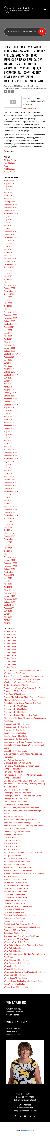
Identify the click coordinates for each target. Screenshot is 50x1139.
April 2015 (8, 503)
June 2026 (8, 190)
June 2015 (8, 497)
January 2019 (9, 396)
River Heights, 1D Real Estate (16, 858)
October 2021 (9, 321)
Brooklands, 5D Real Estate (15, 691)
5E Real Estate (10, 661)
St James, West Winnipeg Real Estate (19, 915)
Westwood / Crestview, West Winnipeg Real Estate (28, 88)
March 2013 (9, 554)
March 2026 (9, 199)
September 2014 (11, 515)
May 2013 (8, 548)
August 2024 (9, 240)
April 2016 (8, 473)
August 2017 (9, 432)
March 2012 (9, 590)
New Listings (9, 163)
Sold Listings (9, 169)
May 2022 (8, 303)
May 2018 (8, 417)
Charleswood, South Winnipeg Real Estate (21, 715)
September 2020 (11, 354)
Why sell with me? (13, 1028)
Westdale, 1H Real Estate (14, 966)
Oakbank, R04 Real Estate (14, 829)
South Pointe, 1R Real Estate (15, 897)
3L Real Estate (10, 652)
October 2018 (9, 402)
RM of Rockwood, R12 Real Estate (18, 867)
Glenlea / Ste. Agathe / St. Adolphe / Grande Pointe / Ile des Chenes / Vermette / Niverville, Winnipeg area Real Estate (24, 784)
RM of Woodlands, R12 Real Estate (18, 870)
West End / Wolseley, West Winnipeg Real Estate (24, 945)
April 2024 (8, 252)
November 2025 (10, 207)
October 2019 (9, 372)
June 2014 (8, 524)
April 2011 (8, 620)
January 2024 (9, 261)
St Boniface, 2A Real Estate (15, 900)
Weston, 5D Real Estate (13, 969)
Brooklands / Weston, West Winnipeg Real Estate (24, 688)
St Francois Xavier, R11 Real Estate (18, 906)
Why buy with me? (13, 1009)
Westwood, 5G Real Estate (15, 975)
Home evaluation (13, 1031)
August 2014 (9, 518)
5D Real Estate (10, 658)
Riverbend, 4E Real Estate (14, 864)
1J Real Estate (10, 640)
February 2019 (10, 393)
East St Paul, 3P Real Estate (15, 751)
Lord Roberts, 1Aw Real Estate (16, 805)
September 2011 (11, 605)
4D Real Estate (10, 655)
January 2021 (9, 348)
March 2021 (9, 342)
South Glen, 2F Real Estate (14, 894)
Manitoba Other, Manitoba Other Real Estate (21, 808)
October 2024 (9, 234)
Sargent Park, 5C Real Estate (15, 882)
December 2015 (10, 482)
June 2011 (8, 614)
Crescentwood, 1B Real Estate (16, 724)
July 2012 (8, 578)
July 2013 (8, 542)
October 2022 (9, 288)
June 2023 (8, 273)
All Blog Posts (10, 160)
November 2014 (10, 509)
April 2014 (8, 530)
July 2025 (8, 219)
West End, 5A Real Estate (14, 948)
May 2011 (8, 617)
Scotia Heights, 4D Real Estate (16, 885)
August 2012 (9, 575)
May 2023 (8, 276)
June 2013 (8, 545)
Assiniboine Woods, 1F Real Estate (18, 685)
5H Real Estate (10, 667)
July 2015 (8, 494)
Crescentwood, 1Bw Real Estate (17, 727)
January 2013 (9, 560)
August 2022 (9, 294)
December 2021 (10, 315)
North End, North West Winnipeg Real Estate (22, 823)
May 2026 (8, 192)
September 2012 (11, 572)
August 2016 (9, 461)
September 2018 (11, 405)
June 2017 (8, 438)
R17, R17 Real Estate (12, 849)
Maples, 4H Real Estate (13, 817)
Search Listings (12, 1015)
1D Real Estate (10, 631)
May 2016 (8, 470)
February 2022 (10, 312)
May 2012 (8, 584)
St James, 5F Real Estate (14, 912)
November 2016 (10, 456)
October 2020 (9, 351)
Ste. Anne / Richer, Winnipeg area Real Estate (22, 927)
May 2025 (8, 225)
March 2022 (9, 309)
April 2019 (8, 387)
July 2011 (8, 611)
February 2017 (10, 449)
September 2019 (11, 375)
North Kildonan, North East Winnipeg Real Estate (23, 826)
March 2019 (9, 390)
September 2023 (11, 264)
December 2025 (10, 204)
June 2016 (8, 467)
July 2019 (8, 378)
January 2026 (9, 201)
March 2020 (9, 369)
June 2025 (8, 222)
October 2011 (9, 602)
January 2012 (9, 596)
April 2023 (8, 279)
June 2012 (8, 581)
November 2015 (10, 485)
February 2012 (10, 593)
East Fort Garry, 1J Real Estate (16, 736)
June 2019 (8, 381)
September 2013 (11, 539)
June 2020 (8, 363)
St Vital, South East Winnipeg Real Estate (20, 924)
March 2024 (9, 255)
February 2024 (10, 258)
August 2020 (9, 357)
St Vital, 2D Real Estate (13, 921)
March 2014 (9, 533)
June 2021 (8, 333)
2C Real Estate (10, 646)
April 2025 (8, 228)
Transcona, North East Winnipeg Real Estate (21, 936)
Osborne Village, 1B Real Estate (17, 832)
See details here (29, 108)
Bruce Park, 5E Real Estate (14, 694)
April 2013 (8, 551)
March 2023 (9, 282)
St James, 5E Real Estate (14, 909)
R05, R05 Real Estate (12, 841)
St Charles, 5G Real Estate (14, 903)
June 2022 (8, 300)
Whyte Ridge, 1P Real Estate (15, 978)
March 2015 (9, 506)
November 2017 (10, 426)
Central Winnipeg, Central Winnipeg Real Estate (23, 703)
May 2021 (8, 336)
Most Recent (9, 181)
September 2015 (11, 491)
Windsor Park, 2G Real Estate (16, 987)
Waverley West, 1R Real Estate (16, 942)
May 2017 (8, 441)
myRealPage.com (29, 1130)
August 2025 (9, 216)
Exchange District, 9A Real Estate (17, 763)
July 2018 (8, 411)
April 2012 (8, 587)
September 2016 (11, 458)
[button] (15, 1116)
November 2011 (10, 599)
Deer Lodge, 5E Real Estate (15, 733)
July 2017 (8, 434)
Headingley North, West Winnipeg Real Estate (22, 796)
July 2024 (8, 243)
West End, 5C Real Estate (14, 951)
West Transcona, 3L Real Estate (17, 963)
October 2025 (9, 210)
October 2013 (9, 536)
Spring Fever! (9, 172)
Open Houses (9, 166)
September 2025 (11, 213)
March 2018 (9, 423)
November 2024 (10, 231)
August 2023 (9, 267)
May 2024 (8, 249)
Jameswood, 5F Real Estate (15, 802)
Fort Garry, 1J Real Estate (14, 772)
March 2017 (9, 447)
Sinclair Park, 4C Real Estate (15, 891)
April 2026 (8, 196)
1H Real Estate (10, 637)
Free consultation (13, 1034)
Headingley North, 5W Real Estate (17, 793)
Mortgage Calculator (14, 1012)
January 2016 (9, 479)
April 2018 (8, 420)
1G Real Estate (10, 634)
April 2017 (8, 443)
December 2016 (10, 452)
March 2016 (9, 476)
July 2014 (8, 521)
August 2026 (9, 184)
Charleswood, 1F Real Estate (15, 706)
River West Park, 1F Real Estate (17, 861)
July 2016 (8, 464)
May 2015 (8, 500)
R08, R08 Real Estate (12, 846)
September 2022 (11, 291)
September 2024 (11, 237)
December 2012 (10, 563)
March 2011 (9, 623)
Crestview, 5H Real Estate (14, 730)
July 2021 (8, 330)
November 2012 (10, 566)
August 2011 (9, 608)
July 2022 (8, 297)
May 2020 (8, 366)
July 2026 (8, 187)
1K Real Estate (10, 643)
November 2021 (10, 318)
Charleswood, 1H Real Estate (16, 712)
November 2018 (10, 399)
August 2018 (9, 408)
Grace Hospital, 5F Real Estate (16, 790)
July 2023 (8, 270)
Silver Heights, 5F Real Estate (16, 888)
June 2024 (8, 246)
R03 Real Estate (10, 838)
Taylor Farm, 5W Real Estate (15, 933)
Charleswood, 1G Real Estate (15, 709)
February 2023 (10, 285)
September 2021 (11, 324)
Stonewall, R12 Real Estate (15, 930)
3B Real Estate (10, 649)
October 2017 (9, 429)
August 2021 (9, 327)
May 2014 (8, 527)
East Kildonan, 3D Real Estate (16, 739)
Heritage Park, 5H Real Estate (16, 799)
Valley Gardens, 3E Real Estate (16, 939)
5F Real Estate (10, 664)
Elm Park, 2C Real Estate (14, 760)
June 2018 (8, 414)
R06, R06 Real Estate (12, 843)
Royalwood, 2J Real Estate (15, 879)
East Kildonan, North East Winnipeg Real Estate (23, 742)
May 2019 (8, 384)
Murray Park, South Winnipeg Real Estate (20, 820)
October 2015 (9, 488)
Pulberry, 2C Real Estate (13, 834)
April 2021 (8, 339)
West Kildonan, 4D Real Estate (16, 960)
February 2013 (10, 557)
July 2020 (8, 360)
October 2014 (9, 512)
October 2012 (9, 569)
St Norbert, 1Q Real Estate (14, 918)
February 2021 (10, 345)
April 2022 (8, 306)
